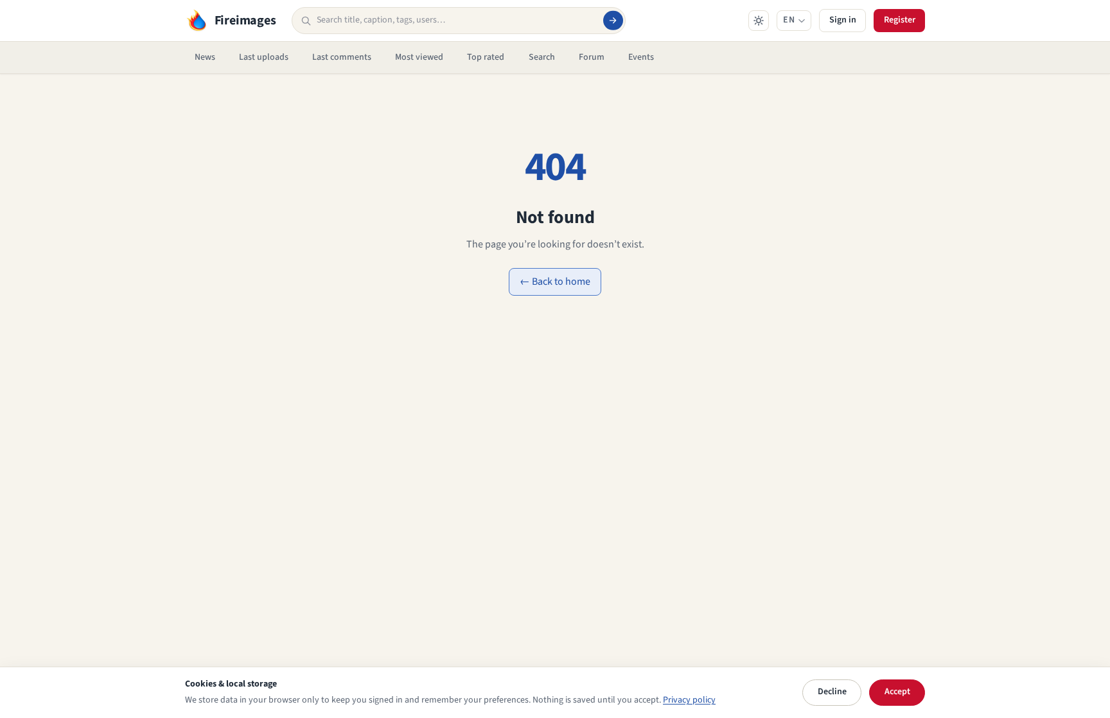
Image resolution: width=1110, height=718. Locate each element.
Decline (832, 691)
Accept (897, 691)
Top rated (485, 57)
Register (899, 19)
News (205, 57)
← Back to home (555, 281)
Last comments (341, 57)
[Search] (612, 20)
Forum (591, 57)
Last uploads (263, 57)
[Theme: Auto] (758, 20)
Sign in (842, 19)
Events (641, 57)
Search (542, 57)
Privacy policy (689, 700)
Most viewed (419, 57)
